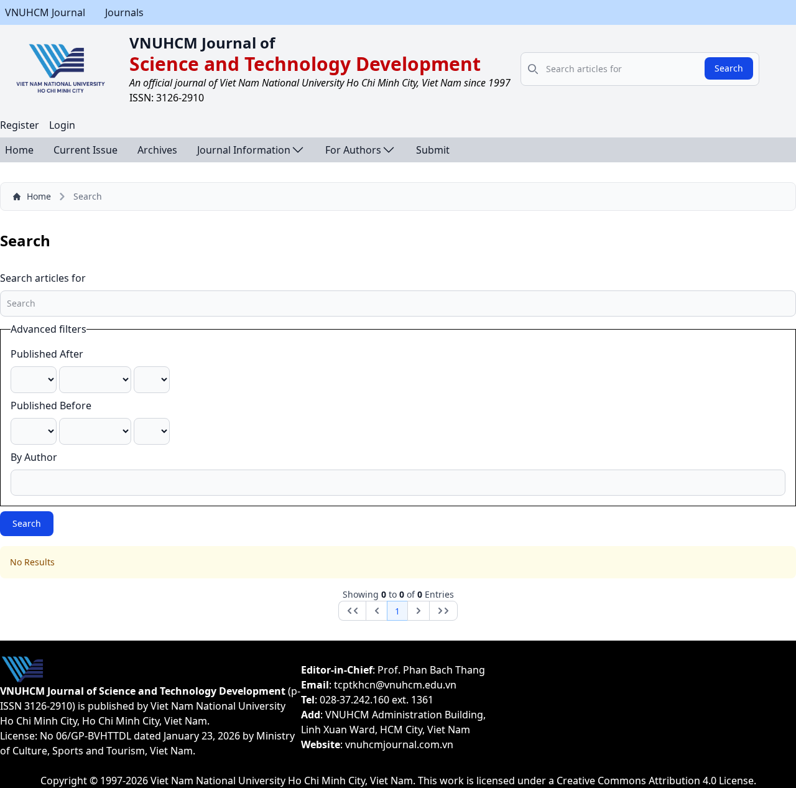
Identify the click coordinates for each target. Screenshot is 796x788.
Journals (124, 12)
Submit (433, 150)
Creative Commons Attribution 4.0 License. (656, 780)
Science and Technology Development (305, 63)
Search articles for (43, 278)
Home (19, 150)
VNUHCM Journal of (202, 42)
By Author (34, 457)
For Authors (353, 150)
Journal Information (243, 150)
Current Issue (85, 150)
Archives (157, 150)
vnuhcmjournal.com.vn (399, 744)
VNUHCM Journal (45, 12)
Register (19, 125)
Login (62, 125)
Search (729, 68)
